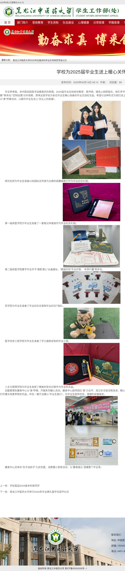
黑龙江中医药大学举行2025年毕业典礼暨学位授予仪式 (39, 491)
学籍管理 (114, 22)
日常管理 (98, 22)
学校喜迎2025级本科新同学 (25, 485)
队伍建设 (68, 22)
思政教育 (37, 22)
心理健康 (83, 22)
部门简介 (22, 22)
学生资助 (53, 22)
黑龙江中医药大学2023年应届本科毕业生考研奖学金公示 (40, 60)
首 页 (7, 22)
